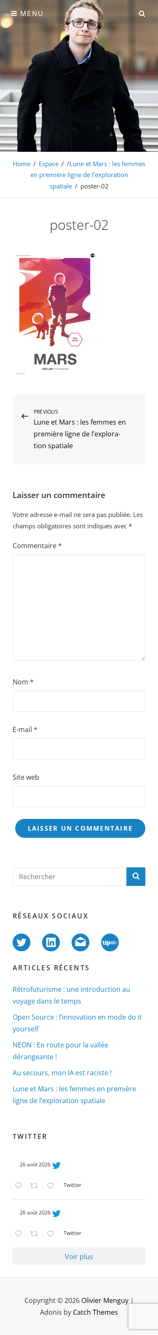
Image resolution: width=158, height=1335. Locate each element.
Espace (49, 163)
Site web (26, 777)
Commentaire (37, 545)
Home (21, 163)
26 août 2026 (35, 1164)
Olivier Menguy (105, 1300)
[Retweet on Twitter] (36, 1186)
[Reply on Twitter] (20, 1186)
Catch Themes (95, 1312)
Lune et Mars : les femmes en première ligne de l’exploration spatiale (88, 174)
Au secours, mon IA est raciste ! (62, 1072)
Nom (23, 681)
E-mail (25, 729)
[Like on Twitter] (53, 1186)
